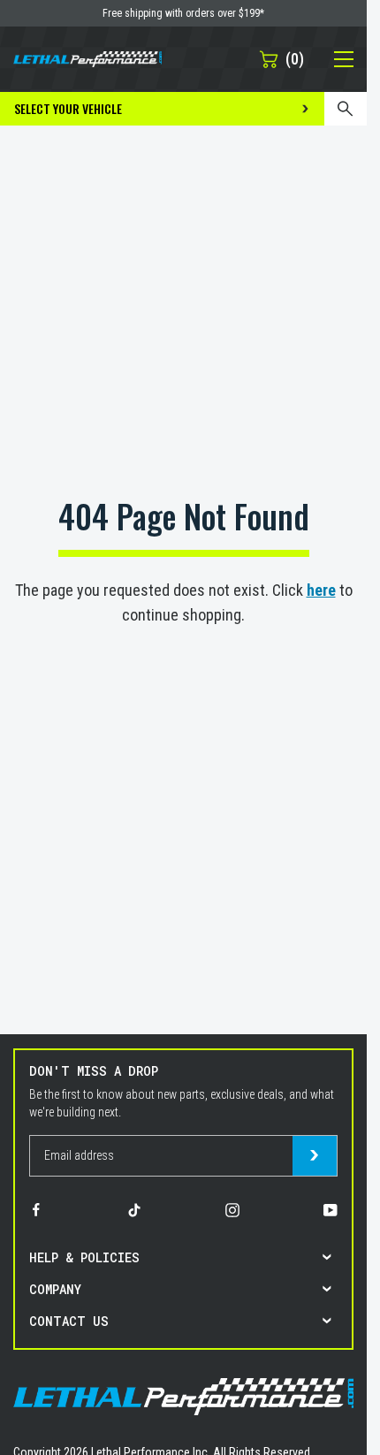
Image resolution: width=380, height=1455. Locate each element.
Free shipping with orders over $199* (183, 13)
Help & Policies (84, 1257)
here (321, 590)
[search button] (345, 109)
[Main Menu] (334, 59)
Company (55, 1289)
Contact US (69, 1321)
